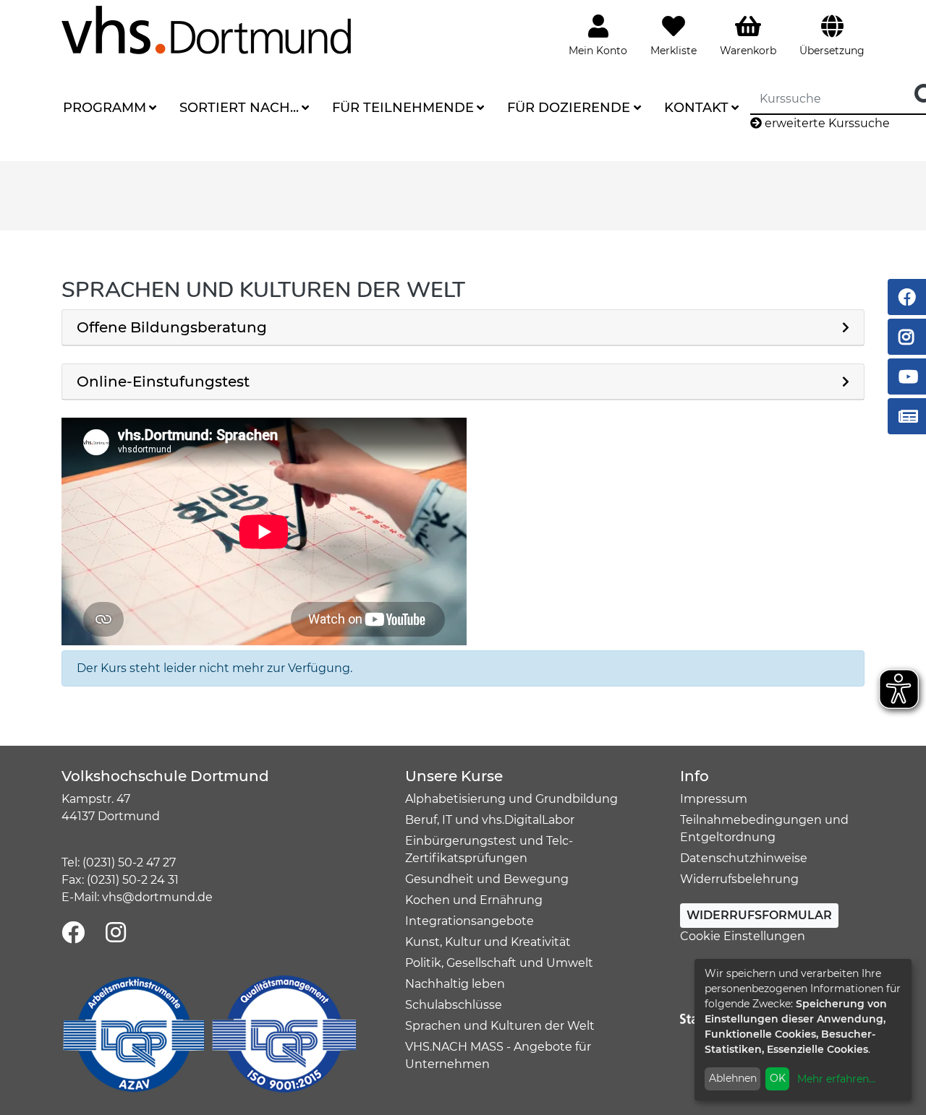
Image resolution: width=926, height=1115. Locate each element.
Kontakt (696, 108)
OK (778, 1078)
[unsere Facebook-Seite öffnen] (73, 933)
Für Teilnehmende (403, 108)
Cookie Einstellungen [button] (742, 936)
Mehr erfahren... (836, 1078)
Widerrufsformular (759, 915)
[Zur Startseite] (206, 29)
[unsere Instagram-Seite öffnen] (116, 933)
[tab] (463, 327)
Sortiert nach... (239, 108)
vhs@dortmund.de (157, 897)
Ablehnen (733, 1078)
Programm (104, 108)
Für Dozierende (568, 108)
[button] (463, 327)
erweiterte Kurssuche (826, 123)
